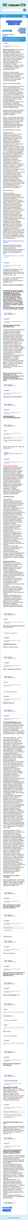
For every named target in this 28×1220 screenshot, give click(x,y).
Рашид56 (5, 36)
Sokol (5, 430)
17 (9, 969)
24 (9, 1108)
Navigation (4, 16)
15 (9, 924)
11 (9, 685)
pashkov (6, 43)
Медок (6, 619)
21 (5, 1044)
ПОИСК (19, 21)
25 (9, 1147)
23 (9, 1084)
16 (9, 950)
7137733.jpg (21, 255)
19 (5, 1013)
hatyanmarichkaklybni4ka (11, 1080)
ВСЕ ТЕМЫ (9, 21)
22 (9, 1060)
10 (9, 666)
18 (9, 992)
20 (5, 1028)
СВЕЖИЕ (15, 21)
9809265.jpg (12, 255)
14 (9, 902)
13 (9, 719)
